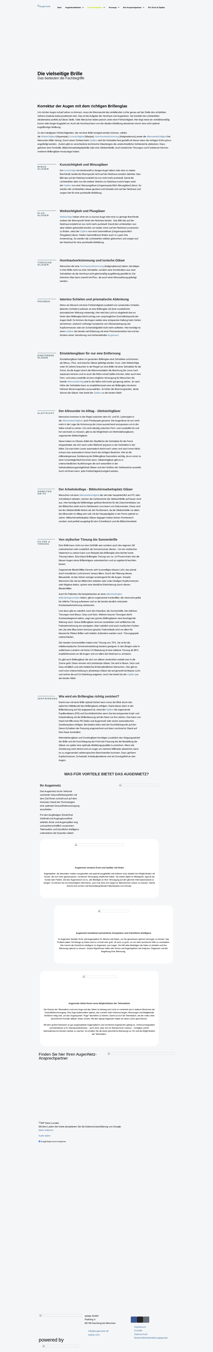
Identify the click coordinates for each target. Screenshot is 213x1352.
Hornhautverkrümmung (107, 136)
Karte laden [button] (45, 1135)
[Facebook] (134, 1320)
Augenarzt (113, 335)
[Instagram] (140, 1320)
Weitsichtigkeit (48, 136)
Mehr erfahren (46, 1130)
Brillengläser (165, 140)
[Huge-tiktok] (146, 1320)
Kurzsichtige (69, 170)
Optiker (93, 140)
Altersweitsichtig (75, 381)
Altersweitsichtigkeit (157, 136)
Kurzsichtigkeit (77, 136)
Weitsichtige (66, 217)
